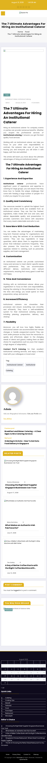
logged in (17, 590)
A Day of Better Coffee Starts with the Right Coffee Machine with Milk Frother (21, 567)
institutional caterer (11, 99)
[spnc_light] (44, 14)
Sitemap (36, 754)
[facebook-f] (18, 7)
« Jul (2, 688)
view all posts (7, 418)
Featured (8, 610)
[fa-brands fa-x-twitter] (21, 7)
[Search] (40, 13)
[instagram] (26, 7)
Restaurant (9, 713)
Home (7, 754)
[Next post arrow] (41, 442)
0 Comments (35, 103)
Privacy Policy (16, 754)
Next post (8, 438)
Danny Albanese (13, 482)
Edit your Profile (32, 414)
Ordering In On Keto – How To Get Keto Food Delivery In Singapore (22, 442)
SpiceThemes (23, 759)
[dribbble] (23, 7)
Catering (8, 698)
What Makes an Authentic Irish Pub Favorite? (20, 526)
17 (5, 676)
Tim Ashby (11, 562)
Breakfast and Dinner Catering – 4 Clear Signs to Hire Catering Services (23, 432)
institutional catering (24, 99)
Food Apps (9, 711)
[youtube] (29, 7)
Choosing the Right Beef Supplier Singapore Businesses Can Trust (21, 486)
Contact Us (27, 754)
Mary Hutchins (12, 522)
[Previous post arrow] (41, 431)
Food (6, 95)
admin (8, 103)
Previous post (9, 428)
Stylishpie (19, 757)
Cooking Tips (9, 700)
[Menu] (3, 13)
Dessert (7, 703)
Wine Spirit (8, 716)
